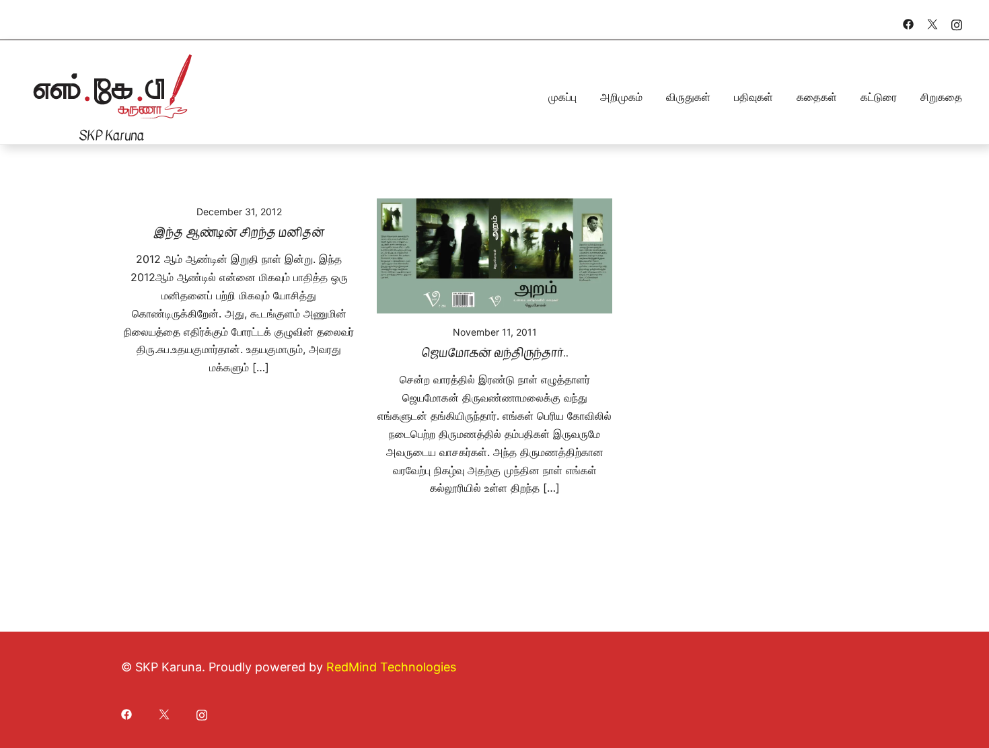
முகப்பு (562, 97)
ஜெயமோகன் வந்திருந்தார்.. (495, 353)
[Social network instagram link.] (956, 23)
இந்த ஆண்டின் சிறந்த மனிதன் (238, 232)
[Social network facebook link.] (908, 23)
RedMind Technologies (391, 667)
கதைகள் (817, 97)
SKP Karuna (111, 135)
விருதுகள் (688, 97)
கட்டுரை (878, 97)
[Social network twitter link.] (932, 23)
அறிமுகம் (621, 97)
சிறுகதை (941, 97)
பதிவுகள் (753, 97)
